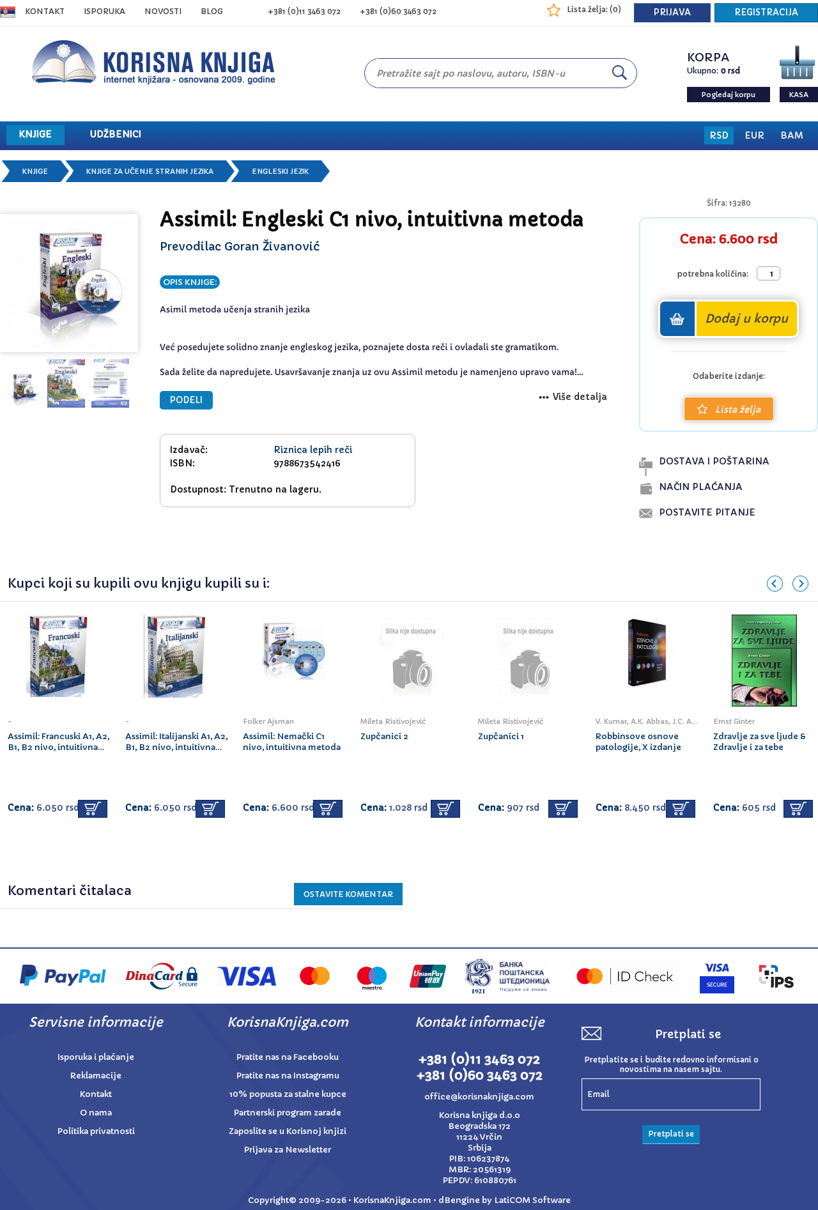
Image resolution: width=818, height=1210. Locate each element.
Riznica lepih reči (313, 450)
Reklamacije (95, 1075)
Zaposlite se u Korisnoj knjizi (287, 1131)
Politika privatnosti (96, 1131)
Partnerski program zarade (287, 1112)
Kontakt (45, 11)
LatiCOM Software (532, 1200)
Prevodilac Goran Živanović (240, 246)
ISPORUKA (104, 11)
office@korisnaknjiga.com (479, 1096)
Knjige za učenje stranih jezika (149, 171)
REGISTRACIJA (766, 12)
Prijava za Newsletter (287, 1149)
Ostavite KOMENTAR (348, 894)
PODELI (186, 400)
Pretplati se (671, 1133)
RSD (719, 135)
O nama (96, 1112)
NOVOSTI (162, 11)
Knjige (35, 171)
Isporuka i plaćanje (96, 1057)
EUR (754, 135)
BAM (791, 135)
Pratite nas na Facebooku (287, 1057)
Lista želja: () (594, 9)
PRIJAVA (672, 12)
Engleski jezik (280, 171)
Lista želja (737, 409)
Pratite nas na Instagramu (287, 1075)
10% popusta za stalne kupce (287, 1094)
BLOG (212, 11)
